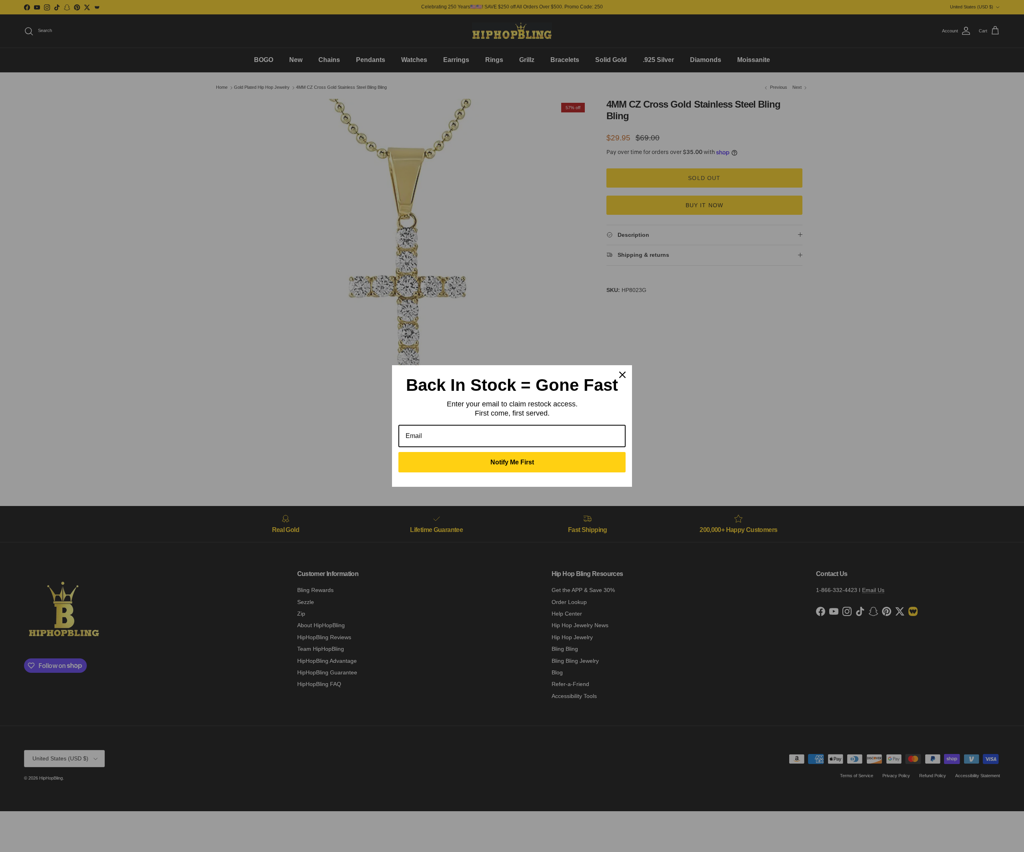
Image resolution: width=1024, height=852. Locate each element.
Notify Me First (512, 462)
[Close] (622, 374)
